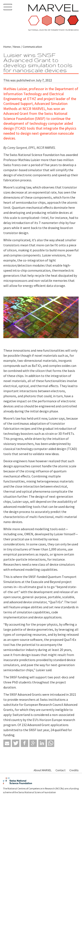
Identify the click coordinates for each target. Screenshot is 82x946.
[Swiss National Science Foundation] (41, 781)
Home (7, 47)
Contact (60, 770)
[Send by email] (7, 743)
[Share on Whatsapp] (50, 743)
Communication (32, 47)
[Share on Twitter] (15, 743)
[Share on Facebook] (24, 743)
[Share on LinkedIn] (42, 743)
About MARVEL (43, 770)
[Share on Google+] (33, 743)
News (16, 47)
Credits (74, 770)
